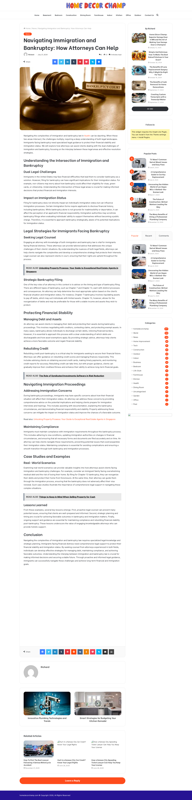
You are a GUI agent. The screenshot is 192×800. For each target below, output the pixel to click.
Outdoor (138, 15)
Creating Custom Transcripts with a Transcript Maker (158, 97)
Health (136, 383)
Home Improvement (141, 341)
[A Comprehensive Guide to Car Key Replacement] (139, 175)
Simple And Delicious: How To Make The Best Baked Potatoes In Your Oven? (158, 56)
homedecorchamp (141, 329)
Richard (31, 55)
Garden (136, 396)
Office (128, 15)
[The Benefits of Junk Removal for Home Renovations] (139, 85)
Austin (87, 135)
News (34, 28)
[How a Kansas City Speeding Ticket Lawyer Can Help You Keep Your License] (106, 748)
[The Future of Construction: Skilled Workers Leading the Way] (139, 203)
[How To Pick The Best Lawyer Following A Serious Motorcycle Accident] (39, 748)
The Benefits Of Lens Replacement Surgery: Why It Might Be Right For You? (158, 71)
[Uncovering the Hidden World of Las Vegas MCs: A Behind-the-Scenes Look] (139, 188)
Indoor (109, 15)
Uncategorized (139, 392)
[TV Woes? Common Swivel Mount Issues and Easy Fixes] (139, 163)
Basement (47, 15)
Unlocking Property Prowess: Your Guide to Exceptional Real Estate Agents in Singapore (74, 419)
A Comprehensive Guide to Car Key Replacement (158, 174)
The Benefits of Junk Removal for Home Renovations (158, 84)
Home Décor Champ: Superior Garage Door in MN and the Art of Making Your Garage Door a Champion (158, 39)
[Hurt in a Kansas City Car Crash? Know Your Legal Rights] (72, 748)
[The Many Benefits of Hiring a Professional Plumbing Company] (139, 218)
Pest (135, 404)
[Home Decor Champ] (96, 5)
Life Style (137, 371)
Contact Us (149, 15)
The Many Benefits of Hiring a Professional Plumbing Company (158, 217)
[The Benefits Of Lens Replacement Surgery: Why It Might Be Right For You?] (139, 70)
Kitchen (119, 15)
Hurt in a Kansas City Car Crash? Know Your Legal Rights (71, 761)
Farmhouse (98, 15)
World (135, 333)
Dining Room (85, 15)
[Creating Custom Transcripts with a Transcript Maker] (139, 98)
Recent (148, 235)
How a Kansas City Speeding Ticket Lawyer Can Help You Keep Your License (105, 762)
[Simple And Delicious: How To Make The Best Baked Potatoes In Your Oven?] (139, 55)
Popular (134, 235)
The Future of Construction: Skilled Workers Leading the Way (158, 203)
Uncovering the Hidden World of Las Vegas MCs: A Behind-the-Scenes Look (158, 188)
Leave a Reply (72, 780)
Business (137, 362)
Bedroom (58, 15)
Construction (71, 15)
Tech (135, 345)
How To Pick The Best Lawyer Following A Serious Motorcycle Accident (37, 762)
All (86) (150, 109)
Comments (164, 235)
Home (36, 15)
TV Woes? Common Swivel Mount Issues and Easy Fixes (158, 162)
